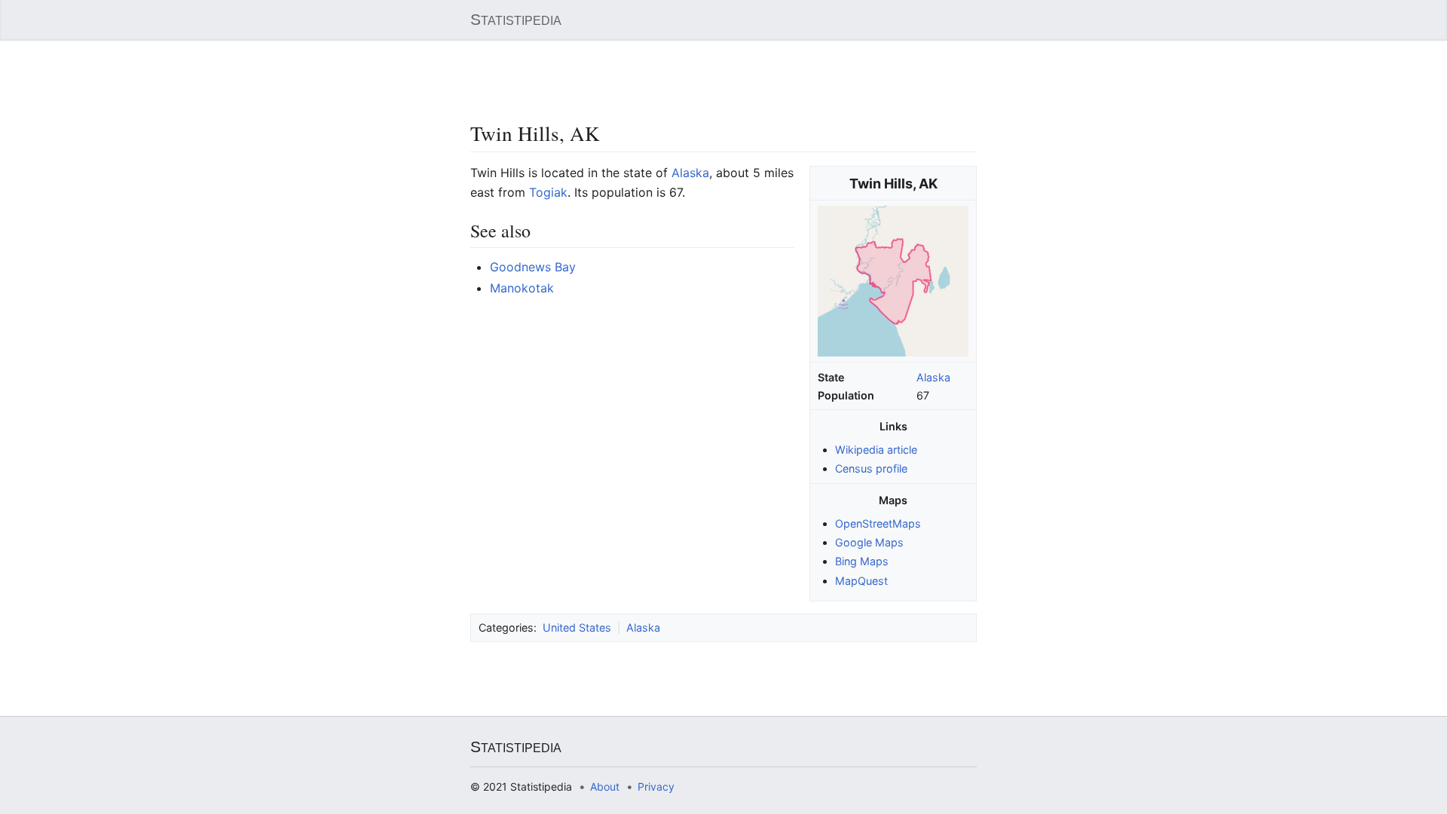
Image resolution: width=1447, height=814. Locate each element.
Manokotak (522, 287)
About (604, 786)
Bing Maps (862, 561)
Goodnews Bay (533, 266)
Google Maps (869, 542)
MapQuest (861, 580)
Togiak (548, 192)
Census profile (871, 468)
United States (577, 627)
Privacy (656, 786)
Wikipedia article (876, 449)
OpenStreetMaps (878, 523)
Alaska (933, 377)
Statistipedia (515, 20)
